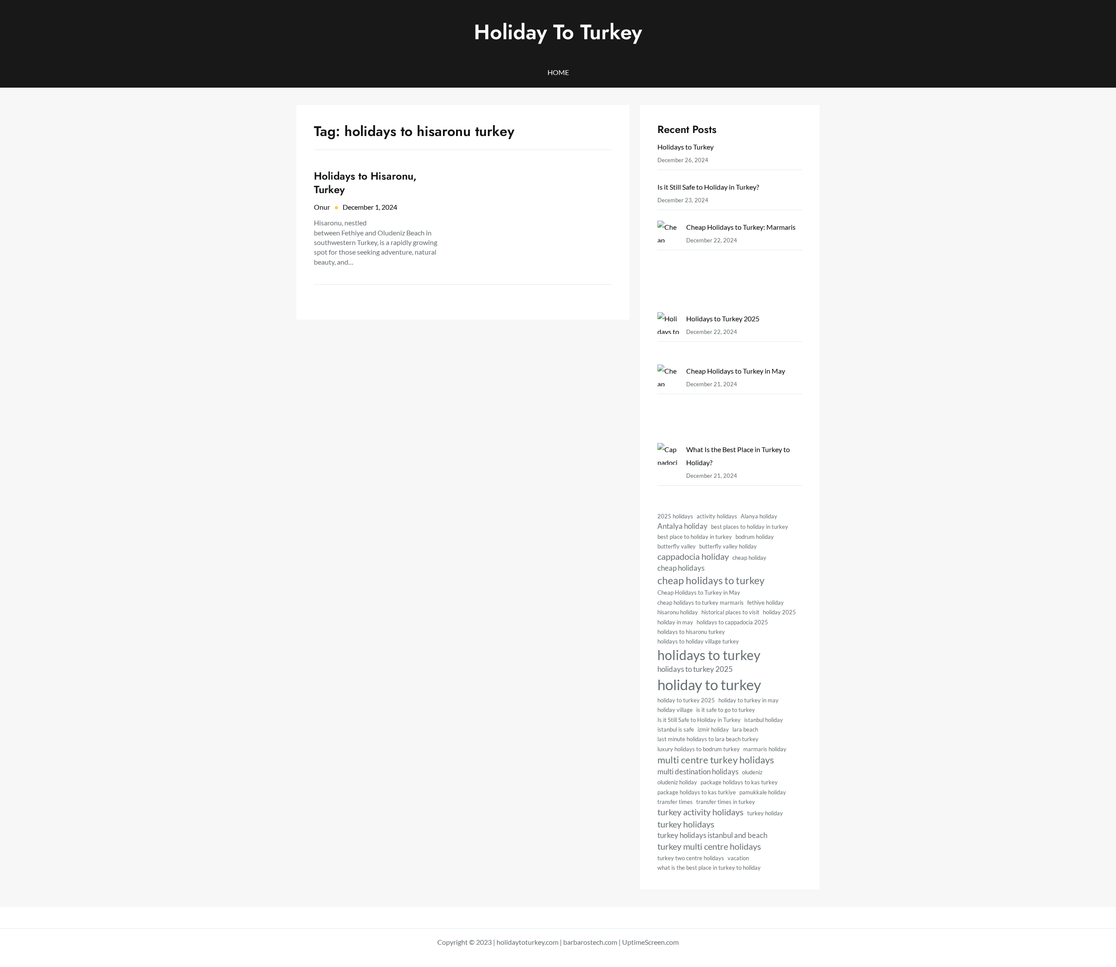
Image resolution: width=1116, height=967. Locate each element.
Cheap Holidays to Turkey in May (735, 371)
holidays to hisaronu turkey (691, 631)
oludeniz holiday (677, 782)
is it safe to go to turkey (725, 709)
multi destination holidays (697, 771)
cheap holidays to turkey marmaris (700, 602)
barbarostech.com (590, 942)
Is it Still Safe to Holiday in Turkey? (708, 187)
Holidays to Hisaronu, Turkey (365, 182)
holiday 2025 (779, 612)
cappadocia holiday (693, 557)
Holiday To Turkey (558, 32)
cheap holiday (749, 557)
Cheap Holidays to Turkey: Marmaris (741, 227)
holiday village (675, 709)
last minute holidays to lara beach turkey (708, 738)
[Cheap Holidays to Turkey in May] (668, 403)
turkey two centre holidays (690, 858)
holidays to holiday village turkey (698, 641)
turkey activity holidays (700, 812)
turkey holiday (765, 813)
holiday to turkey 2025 (686, 700)
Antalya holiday (682, 526)
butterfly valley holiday (728, 546)
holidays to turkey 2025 (695, 669)
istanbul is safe (675, 729)
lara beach (745, 729)
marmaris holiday (764, 749)
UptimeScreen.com (650, 942)
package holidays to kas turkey (739, 782)
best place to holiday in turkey (694, 536)
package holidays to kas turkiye (696, 792)
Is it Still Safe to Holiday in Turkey (699, 719)
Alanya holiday (759, 516)
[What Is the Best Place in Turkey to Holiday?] (668, 462)
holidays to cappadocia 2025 (732, 622)
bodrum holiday (754, 536)
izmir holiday (713, 729)
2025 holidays (675, 516)
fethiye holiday (765, 602)
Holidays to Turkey (685, 147)
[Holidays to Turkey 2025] (668, 338)
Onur (322, 207)
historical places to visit (730, 612)
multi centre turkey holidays (715, 760)
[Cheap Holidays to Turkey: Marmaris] (668, 266)
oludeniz (752, 772)
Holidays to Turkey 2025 (722, 318)
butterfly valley (676, 546)
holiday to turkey (709, 684)
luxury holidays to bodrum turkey (698, 749)
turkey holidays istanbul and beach (712, 835)
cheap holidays (680, 567)
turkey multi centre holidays (709, 846)
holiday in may (675, 622)
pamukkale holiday (762, 792)
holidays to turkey (708, 655)
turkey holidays (686, 824)
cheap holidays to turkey (711, 580)
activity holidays (717, 516)
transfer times (675, 801)
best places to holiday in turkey (749, 526)
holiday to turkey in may (748, 700)
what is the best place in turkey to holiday (709, 867)
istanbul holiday (763, 719)
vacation (738, 858)
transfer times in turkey (725, 801)
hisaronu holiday (677, 612)
